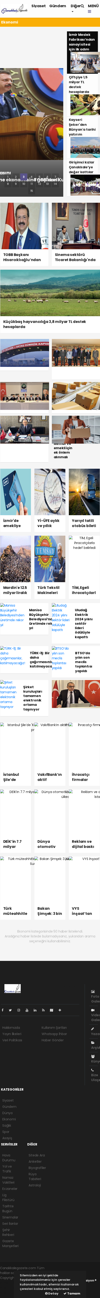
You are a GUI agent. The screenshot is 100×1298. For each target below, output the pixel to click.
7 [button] (55, 177)
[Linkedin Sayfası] (37, 1010)
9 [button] (16, 184)
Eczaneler (9, 1188)
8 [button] (8, 184)
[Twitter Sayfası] (12, 1010)
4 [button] (31, 177)
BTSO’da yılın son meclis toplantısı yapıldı (83, 662)
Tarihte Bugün (8, 1208)
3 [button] (24, 177)
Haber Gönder (53, 1040)
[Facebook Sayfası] (4, 1010)
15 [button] (31, 191)
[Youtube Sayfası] (29, 1010)
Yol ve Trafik (7, 1169)
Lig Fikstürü (8, 1197)
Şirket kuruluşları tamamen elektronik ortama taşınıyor (32, 698)
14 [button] (55, 184)
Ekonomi (9, 1119)
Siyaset (38, 6)
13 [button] (47, 184)
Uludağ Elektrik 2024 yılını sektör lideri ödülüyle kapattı (84, 623)
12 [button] (39, 184)
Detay (53, 1293)
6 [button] (47, 177)
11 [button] (31, 184)
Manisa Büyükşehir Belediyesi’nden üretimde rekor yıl (43, 619)
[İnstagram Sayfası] (20, 1010)
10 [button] (23, 184)
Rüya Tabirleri (35, 1176)
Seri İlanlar (10, 1223)
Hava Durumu (8, 1157)
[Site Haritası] (53, 1010)
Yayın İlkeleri (11, 1034)
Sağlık (6, 1125)
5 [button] (39, 177)
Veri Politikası (12, 1040)
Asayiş (7, 1138)
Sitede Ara (37, 1155)
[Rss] (45, 1010)
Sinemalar (10, 1217)
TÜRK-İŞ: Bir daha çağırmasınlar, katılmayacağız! (44, 660)
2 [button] (16, 177)
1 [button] (7, 177)
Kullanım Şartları (54, 1027)
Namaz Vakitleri (8, 1180)
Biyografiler (37, 1167)
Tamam (73, 1293)
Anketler (35, 1161)
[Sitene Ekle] (62, 1010)
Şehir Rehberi (8, 1232)
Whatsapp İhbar (54, 1034)
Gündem (57, 6)
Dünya (7, 1113)
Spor (5, 1131)
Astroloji (35, 1185)
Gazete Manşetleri (10, 1243)
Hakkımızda (11, 1027)
